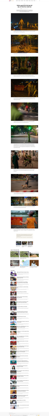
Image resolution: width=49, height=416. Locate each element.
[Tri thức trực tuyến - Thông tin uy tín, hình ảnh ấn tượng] (11, 0)
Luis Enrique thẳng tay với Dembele (22, 306)
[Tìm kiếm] (39, 0)
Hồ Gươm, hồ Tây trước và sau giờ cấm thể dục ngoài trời (24, 246)
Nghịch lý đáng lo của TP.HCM (21, 400)
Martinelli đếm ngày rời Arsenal (21, 316)
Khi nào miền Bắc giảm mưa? (33, 257)
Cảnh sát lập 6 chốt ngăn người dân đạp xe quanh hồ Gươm (30, 246)
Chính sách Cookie (24, 415)
